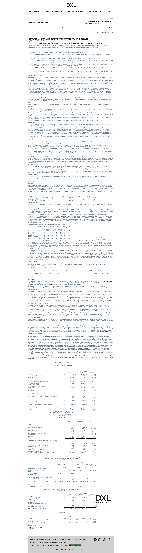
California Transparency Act (57, 542)
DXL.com (80, 109)
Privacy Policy (82, 539)
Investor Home (31, 27)
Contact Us (54, 539)
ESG (109, 12)
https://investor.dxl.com (106, 331)
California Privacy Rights (36, 545)
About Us (32, 539)
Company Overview (34, 12)
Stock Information (95, 12)
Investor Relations (107, 281)
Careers (74, 539)
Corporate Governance (54, 12)
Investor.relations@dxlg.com (35, 527)
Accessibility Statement (43, 539)
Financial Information (75, 12)
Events (53, 284)
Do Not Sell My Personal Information (57, 545)
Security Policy (33, 542)
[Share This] (112, 27)
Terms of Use (44, 542)
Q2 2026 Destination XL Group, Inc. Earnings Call (98, 21)
